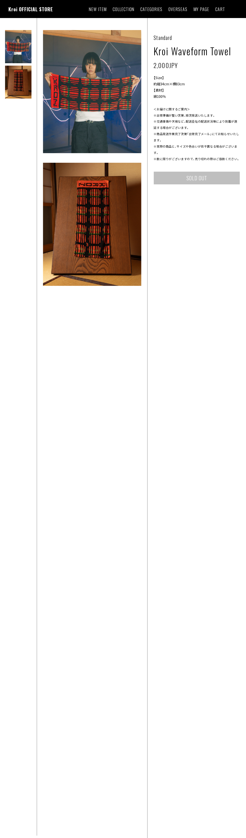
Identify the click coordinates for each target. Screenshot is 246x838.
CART (220, 9)
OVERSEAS (177, 9)
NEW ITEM (98, 9)
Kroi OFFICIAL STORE (30, 9)
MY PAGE (201, 9)
